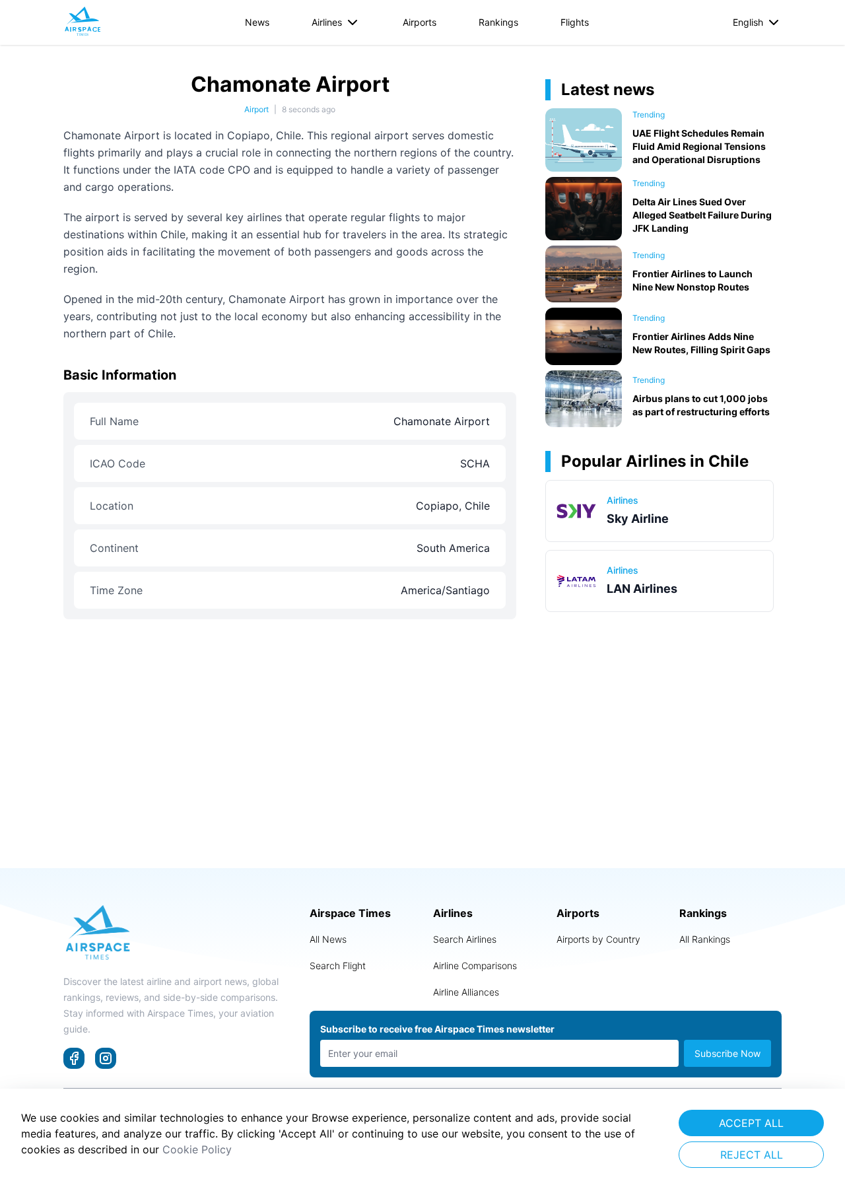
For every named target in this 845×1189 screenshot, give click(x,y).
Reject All (751, 1154)
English (748, 22)
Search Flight (338, 965)
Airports (419, 22)
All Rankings (704, 939)
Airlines (327, 22)
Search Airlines (464, 939)
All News (328, 939)
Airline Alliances (466, 992)
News (257, 22)
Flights (574, 22)
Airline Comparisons (475, 965)
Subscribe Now (727, 1053)
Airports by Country (598, 939)
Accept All (751, 1123)
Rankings (498, 22)
